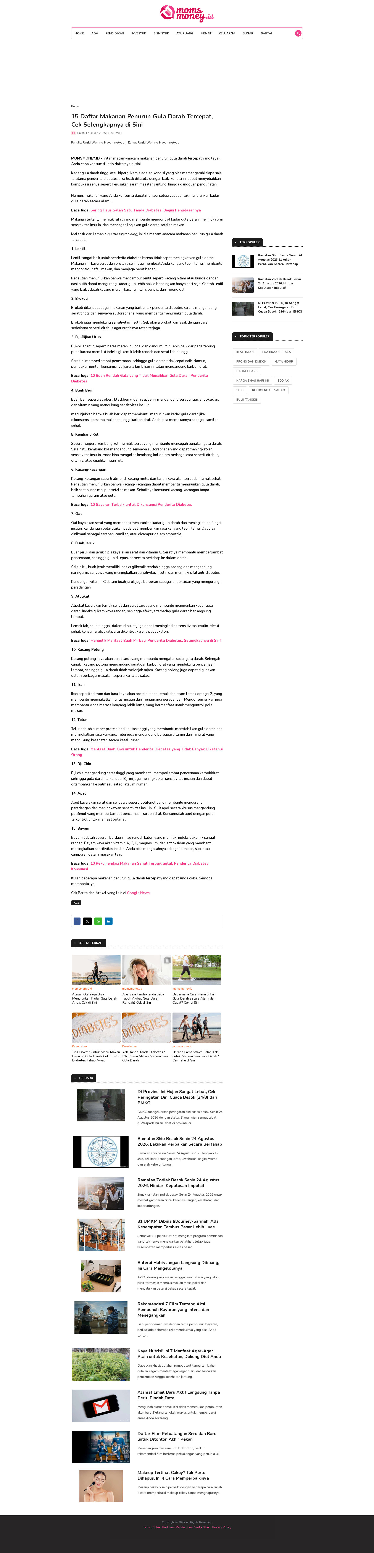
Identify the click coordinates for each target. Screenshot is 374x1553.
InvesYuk (138, 33)
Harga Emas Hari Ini (252, 381)
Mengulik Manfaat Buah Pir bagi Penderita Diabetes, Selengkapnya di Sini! (155, 640)
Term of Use (151, 1527)
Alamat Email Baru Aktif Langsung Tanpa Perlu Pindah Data (178, 1395)
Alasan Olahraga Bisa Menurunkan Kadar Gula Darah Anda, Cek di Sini (94, 998)
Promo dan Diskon (251, 362)
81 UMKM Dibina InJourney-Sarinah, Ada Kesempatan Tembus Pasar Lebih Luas (178, 1224)
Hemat (206, 33)
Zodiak (283, 381)
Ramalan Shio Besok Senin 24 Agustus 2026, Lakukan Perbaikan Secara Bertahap (179, 1141)
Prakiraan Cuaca (276, 352)
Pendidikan (114, 33)
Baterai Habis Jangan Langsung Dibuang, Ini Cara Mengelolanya (178, 1265)
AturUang (184, 33)
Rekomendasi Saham (268, 390)
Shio (239, 390)
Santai (266, 33)
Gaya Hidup (284, 362)
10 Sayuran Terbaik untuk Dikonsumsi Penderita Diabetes (141, 504)
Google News (138, 892)
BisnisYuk (161, 33)
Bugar (248, 33)
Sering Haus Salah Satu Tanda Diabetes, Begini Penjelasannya (145, 210)
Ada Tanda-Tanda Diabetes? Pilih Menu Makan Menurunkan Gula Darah (145, 1056)
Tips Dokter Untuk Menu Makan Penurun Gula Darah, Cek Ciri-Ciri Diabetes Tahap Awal (96, 1056)
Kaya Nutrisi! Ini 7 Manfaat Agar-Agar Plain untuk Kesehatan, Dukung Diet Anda (179, 1353)
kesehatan (245, 352)
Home (79, 33)
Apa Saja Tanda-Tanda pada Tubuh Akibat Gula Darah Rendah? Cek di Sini (143, 998)
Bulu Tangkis (247, 400)
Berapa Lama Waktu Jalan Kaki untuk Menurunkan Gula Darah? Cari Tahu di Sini (195, 1056)
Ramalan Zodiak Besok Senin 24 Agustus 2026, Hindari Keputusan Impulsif (178, 1183)
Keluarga (227, 33)
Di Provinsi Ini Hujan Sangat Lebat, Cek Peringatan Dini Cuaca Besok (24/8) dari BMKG (177, 1097)
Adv (94, 33)
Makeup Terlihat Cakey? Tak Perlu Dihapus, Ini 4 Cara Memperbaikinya (173, 1475)
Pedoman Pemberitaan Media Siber (186, 1527)
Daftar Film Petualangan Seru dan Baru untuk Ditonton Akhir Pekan (176, 1436)
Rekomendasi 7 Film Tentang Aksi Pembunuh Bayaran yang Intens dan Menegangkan (173, 1309)
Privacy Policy (221, 1527)
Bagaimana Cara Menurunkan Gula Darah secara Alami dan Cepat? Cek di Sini (194, 998)
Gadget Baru (247, 371)
